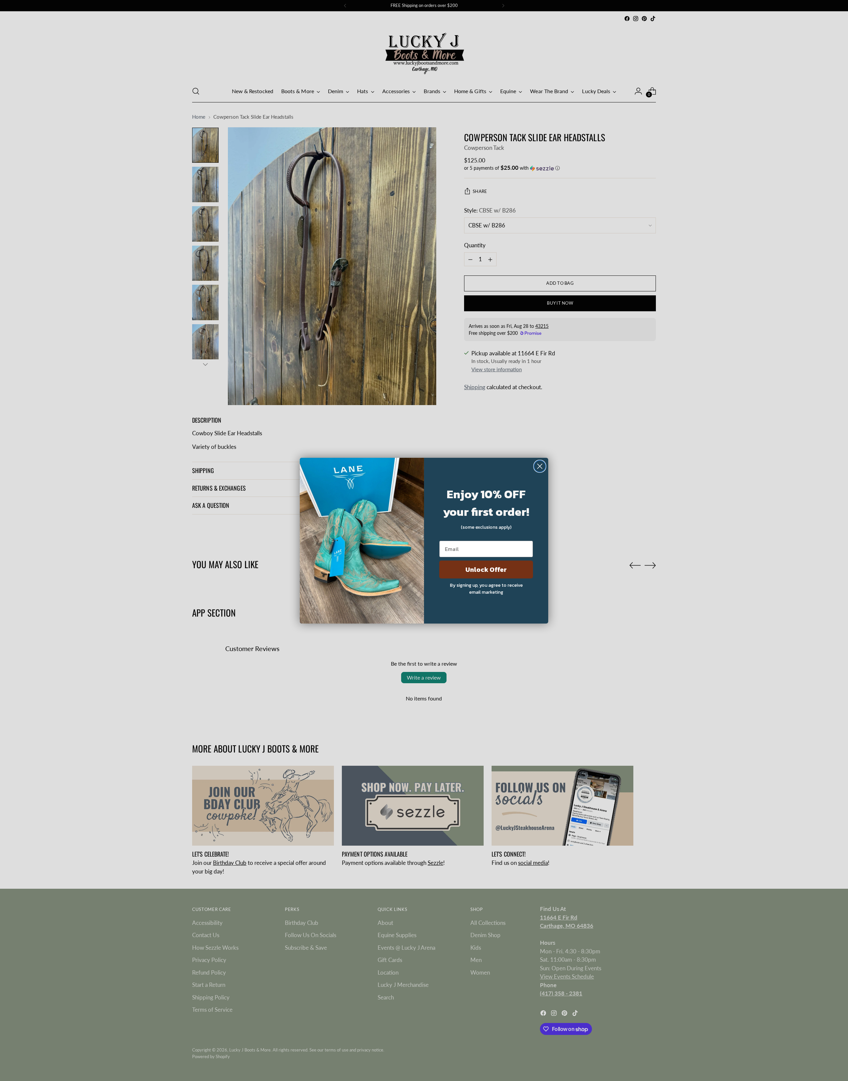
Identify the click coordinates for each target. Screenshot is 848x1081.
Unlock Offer (486, 569)
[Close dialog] (540, 466)
